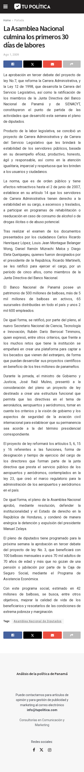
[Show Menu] (5, 6)
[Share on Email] (52, 64)
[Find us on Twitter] (41, 750)
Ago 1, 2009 (11, 54)
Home (7, 20)
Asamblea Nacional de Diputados (38, 621)
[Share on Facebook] (12, 64)
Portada (19, 20)
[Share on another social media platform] (72, 64)
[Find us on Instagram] (49, 750)
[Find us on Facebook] (34, 750)
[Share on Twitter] (32, 64)
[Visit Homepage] (32, 6)
